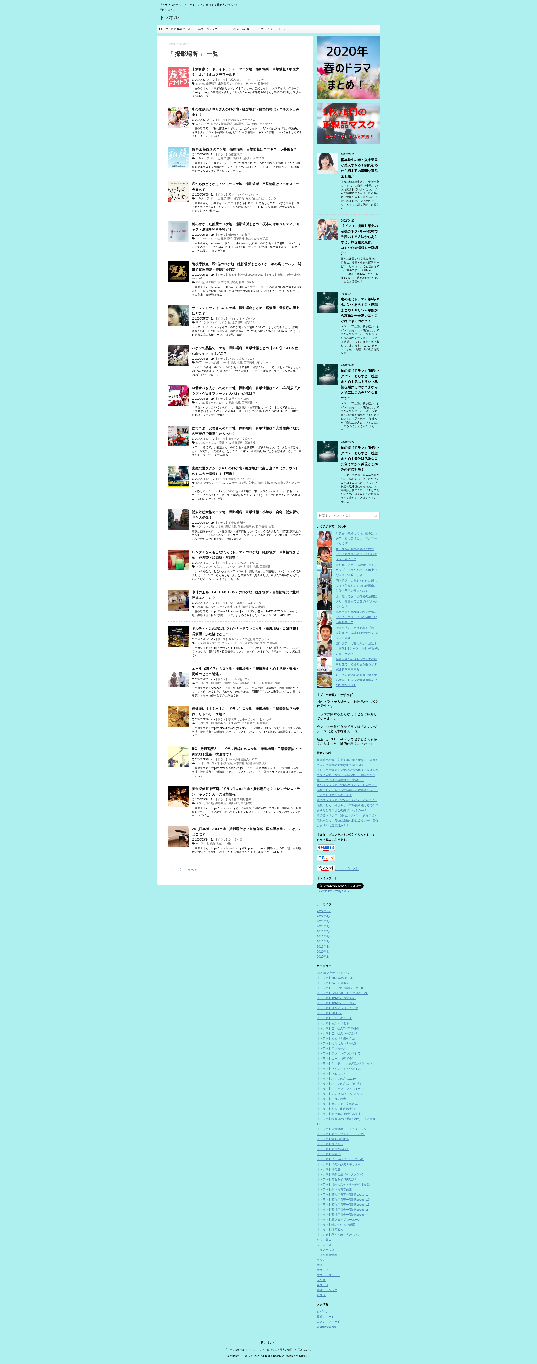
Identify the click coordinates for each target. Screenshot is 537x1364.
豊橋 (277, 683)
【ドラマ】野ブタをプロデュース (339, 1219)
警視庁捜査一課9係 (242, 282)
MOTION (210, 606)
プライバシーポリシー (274, 29)
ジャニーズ (324, 1245)
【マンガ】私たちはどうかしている (340, 1234)
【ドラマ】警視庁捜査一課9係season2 (342, 1209)
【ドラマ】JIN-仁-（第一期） (336, 1003)
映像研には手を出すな (241, 723)
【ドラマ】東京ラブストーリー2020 (341, 1134)
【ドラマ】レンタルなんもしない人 (236, 562)
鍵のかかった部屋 (257, 238)
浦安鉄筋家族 (246, 526)
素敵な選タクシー (289, 482)
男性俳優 (322, 1285)
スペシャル (202, 238)
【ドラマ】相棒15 (329, 1154)
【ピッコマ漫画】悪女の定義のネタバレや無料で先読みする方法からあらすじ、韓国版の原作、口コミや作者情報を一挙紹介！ (347, 775)
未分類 (321, 1280)
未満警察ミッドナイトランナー (237, 83)
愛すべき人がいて (216, 402)
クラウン (208, 482)
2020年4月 (324, 946)
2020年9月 (324, 921)
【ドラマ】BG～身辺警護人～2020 (236, 759)
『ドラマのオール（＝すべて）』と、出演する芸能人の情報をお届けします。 (268, 1349)
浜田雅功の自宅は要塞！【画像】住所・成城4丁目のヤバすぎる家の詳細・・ (357, 633)
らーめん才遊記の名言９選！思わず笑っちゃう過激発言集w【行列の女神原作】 (357, 680)
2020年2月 (324, 956)
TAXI (199, 482)
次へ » (192, 869)
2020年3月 (324, 951)
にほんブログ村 (347, 869)
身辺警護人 (260, 763)
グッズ (220, 482)
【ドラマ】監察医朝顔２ (230, 154)
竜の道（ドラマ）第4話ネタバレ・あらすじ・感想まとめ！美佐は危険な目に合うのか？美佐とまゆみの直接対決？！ (360, 458)
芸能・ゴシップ (207, 29)
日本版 (227, 843)
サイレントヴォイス (208, 322)
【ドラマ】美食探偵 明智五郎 (233, 799)
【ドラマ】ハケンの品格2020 (336, 1078)
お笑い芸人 (324, 1239)
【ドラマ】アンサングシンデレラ (339, 1053)
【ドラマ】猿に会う (330, 1144)
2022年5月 (324, 911)
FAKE (199, 606)
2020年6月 (324, 936)
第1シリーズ (263, 362)
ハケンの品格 (211, 362)
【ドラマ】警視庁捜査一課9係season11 (343, 1204)
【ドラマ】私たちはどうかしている (236, 194)
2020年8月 (324, 926)
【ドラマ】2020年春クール (174, 29)
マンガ (321, 1260)
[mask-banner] (348, 123)
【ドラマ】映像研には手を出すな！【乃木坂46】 (245, 719)
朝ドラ (256, 683)
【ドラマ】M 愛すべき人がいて (234, 398)
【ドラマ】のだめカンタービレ (337, 1043)
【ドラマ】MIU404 (329, 1013)
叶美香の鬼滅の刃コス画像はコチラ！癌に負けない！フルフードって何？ (356, 538)
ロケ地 (200, 83)
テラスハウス (325, 1250)
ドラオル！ (171, 17)
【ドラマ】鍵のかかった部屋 (232, 234)
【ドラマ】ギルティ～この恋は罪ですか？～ (242, 639)
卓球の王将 (234, 606)
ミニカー (231, 482)
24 (197, 843)
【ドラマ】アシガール (331, 1048)
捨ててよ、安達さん (218, 442)
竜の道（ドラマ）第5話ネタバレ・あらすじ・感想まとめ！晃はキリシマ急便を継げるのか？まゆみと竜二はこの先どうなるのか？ (347, 805)
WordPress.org (327, 1326)
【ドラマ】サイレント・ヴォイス (235, 318)
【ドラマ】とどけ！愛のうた (336, 1038)
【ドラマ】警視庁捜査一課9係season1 (238, 274)
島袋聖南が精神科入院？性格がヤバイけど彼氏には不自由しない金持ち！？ (356, 617)
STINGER (304, 1356)
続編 (249, 763)
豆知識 (321, 1295)
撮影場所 (211, 83)
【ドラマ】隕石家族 (330, 1229)
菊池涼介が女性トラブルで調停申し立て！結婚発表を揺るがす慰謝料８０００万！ (356, 664)
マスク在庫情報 (327, 1255)
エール (200, 683)
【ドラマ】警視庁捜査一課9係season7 (342, 1214)
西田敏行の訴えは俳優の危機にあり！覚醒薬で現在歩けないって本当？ (356, 601)
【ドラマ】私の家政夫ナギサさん (235, 119)
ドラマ (200, 526)
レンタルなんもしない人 (221, 566)
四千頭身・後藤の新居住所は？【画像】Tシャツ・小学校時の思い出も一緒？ (357, 648)
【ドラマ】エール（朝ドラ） (232, 679)
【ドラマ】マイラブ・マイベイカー (340, 1088)
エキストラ (202, 123)
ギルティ (227, 643)
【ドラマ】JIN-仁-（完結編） (336, 998)
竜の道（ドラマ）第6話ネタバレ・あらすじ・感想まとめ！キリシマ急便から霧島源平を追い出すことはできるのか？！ (360, 310)
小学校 (219, 526)
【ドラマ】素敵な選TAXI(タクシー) (236, 478)
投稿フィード (325, 1316)
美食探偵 (246, 803)
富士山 (252, 482)
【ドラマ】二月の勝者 (331, 1098)
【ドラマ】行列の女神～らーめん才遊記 (343, 1184)
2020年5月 (324, 941)
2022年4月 (324, 916)
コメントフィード (328, 1321)
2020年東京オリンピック (333, 973)
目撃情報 (263, 83)
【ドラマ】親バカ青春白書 (334, 1189)
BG (198, 763)
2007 (199, 362)
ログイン (322, 1311)
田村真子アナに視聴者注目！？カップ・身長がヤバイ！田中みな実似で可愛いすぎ (356, 570)
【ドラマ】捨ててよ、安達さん (234, 438)
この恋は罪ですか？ (208, 643)
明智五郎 (233, 803)
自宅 (271, 526)
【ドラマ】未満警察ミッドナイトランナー (241, 79)
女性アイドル (325, 1270)
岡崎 (235, 683)
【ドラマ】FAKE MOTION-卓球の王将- (239, 602)
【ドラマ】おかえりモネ (333, 1023)
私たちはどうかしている (261, 198)
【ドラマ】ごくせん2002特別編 (338, 1028)
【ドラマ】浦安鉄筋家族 (230, 522)
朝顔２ (237, 158)
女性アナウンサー (328, 1275)
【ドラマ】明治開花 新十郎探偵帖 (339, 1114)
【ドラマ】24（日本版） (230, 839)
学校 (218, 683)
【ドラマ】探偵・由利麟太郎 (336, 1109)
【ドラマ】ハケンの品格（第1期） (236, 358)
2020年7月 (324, 931)
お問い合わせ (241, 29)
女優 (320, 1265)
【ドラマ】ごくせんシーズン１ (337, 1033)
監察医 (247, 158)
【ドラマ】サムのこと (331, 1073)
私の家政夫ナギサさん (259, 123)
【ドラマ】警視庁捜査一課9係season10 (343, 1199)
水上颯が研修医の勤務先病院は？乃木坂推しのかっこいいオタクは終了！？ (356, 554)
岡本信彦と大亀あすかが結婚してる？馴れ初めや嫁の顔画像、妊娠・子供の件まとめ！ (356, 585)
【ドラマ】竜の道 (328, 1169)
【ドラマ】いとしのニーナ (334, 1018)
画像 (273, 482)
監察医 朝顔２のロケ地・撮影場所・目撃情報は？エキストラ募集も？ (244, 149)
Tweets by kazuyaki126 (334, 891)
